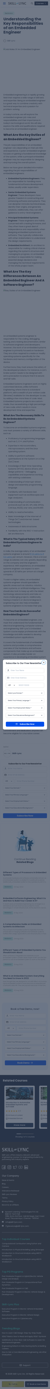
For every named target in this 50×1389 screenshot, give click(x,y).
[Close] (44, 662)
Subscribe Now (27, 724)
